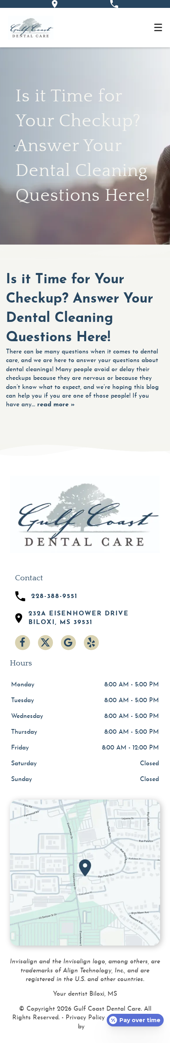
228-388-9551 (54, 596)
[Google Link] (68, 642)
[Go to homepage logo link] (85, 514)
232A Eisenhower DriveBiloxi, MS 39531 (78, 618)
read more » (56, 405)
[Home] (31, 27)
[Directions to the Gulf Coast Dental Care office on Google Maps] (55, 4)
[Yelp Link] (91, 642)
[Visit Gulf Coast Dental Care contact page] (85, 873)
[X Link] (45, 642)
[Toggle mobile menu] (158, 27)
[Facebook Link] (22, 642)
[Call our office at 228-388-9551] (114, 4)
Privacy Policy (85, 1018)
